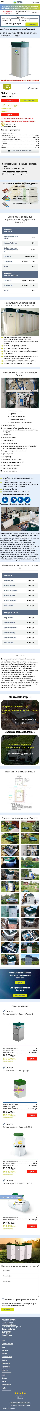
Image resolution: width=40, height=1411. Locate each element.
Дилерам (4, 1360)
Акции (3, 1375)
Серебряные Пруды (7, 12)
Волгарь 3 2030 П (11, 275)
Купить (9, 100)
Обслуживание (6, 1385)
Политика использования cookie (20, 1405)
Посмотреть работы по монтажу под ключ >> (17, 118)
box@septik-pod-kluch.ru (9, 1325)
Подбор (4, 1388)
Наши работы (6, 1363)
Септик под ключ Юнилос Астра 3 (18, 1014)
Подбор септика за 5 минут (11, 1197)
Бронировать (20, 995)
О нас (3, 1340)
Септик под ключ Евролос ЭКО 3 (17, 1183)
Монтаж (4, 1378)
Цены (3, 1347)
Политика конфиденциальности (20, 1402)
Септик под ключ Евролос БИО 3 (17, 1127)
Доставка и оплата (7, 1344)
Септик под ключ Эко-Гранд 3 (16, 1071)
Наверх (35, 2)
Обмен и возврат (7, 1357)
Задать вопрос (29, 100)
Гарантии (4, 1353)
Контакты (35, 12)
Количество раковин (25, 19)
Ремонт (4, 1381)
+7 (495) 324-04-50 (23, 12)
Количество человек (6, 19)
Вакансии (5, 1370)
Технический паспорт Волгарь (21, 151)
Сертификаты (6, 1367)
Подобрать (32, 24)
